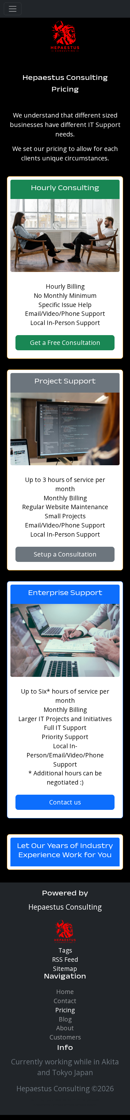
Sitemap (65, 968)
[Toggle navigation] (12, 9)
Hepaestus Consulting (65, 78)
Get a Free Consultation (65, 342)
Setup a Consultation (65, 554)
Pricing (65, 1010)
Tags (65, 950)
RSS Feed (65, 959)
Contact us (65, 802)
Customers (65, 1037)
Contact (65, 1001)
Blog (65, 1019)
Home (65, 991)
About (65, 1028)
